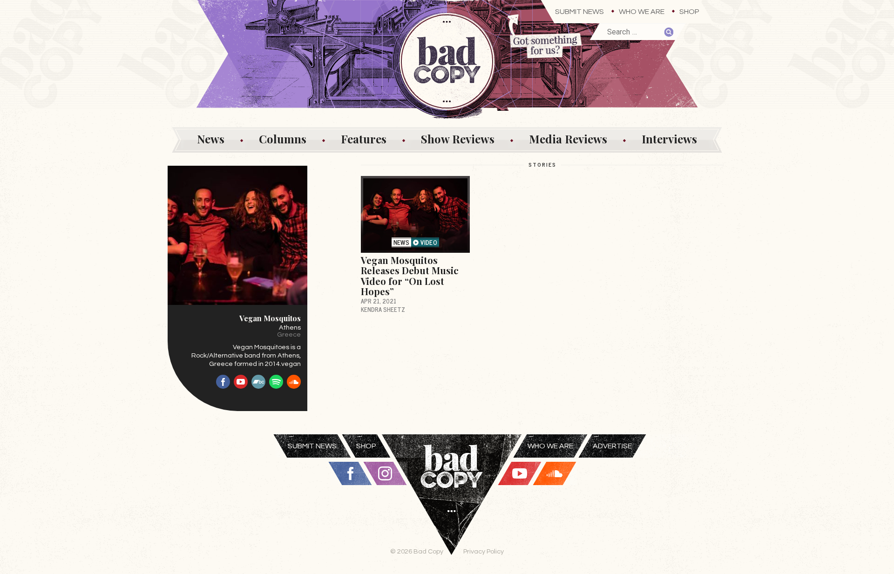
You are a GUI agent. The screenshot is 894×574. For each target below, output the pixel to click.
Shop (689, 11)
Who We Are (641, 11)
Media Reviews (568, 138)
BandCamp (258, 382)
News (210, 138)
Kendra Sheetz (383, 309)
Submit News (579, 11)
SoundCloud (294, 382)
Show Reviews (457, 138)
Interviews (669, 138)
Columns (282, 138)
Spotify (276, 382)
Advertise (612, 446)
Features (363, 138)
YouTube (241, 382)
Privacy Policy (483, 551)
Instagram (385, 473)
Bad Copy (451, 504)
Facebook (223, 382)
